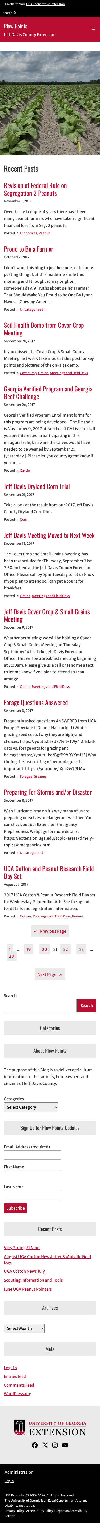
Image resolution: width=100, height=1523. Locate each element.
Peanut (44, 233)
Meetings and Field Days (69, 373)
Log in (9, 1481)
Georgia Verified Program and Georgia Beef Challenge (48, 392)
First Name (14, 1166)
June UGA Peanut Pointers (28, 1289)
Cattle (25, 471)
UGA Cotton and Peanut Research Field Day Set (49, 872)
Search (10, 995)
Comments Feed (19, 1385)
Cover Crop (28, 373)
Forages (26, 776)
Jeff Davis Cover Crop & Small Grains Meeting (47, 615)
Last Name (14, 1186)
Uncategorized (31, 310)
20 (44, 949)
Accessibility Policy (39, 1511)
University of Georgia (26, 1500)
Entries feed (15, 1376)
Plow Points (15, 26)
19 (28, 949)
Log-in (10, 1367)
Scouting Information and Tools (33, 1280)
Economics (28, 233)
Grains (43, 373)
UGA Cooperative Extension (45, 4)
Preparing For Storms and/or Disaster (48, 792)
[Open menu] (93, 29)
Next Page (50, 974)
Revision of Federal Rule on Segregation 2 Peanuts (35, 189)
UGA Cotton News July (24, 1271)
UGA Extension (15, 1495)
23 (81, 949)
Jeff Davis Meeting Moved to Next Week (49, 535)
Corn (23, 519)
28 (11, 956)
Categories (14, 1099)
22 (65, 949)
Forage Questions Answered (36, 702)
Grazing (40, 776)
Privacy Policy (14, 1511)
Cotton (25, 916)
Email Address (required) (27, 1146)
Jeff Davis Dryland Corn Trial (37, 486)
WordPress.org (17, 1393)
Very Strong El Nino (22, 1247)
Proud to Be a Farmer (28, 249)
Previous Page (50, 931)
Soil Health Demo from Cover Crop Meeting (44, 329)
